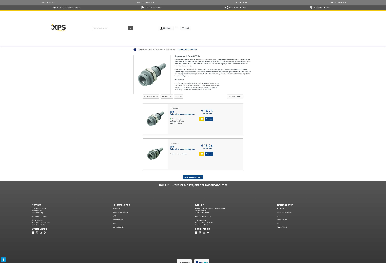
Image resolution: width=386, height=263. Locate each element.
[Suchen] (130, 28)
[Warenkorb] (177, 27)
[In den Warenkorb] (201, 119)
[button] (3, 259)
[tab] (70, 204)
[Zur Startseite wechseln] (58, 27)
